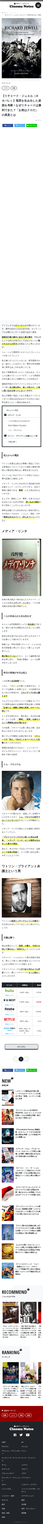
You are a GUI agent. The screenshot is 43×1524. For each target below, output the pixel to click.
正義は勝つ (12, 441)
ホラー (4, 1484)
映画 (4, 1415)
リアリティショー (28, 1496)
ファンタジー (26, 1477)
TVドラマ (5, 1446)
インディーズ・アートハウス (11, 1459)
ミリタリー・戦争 (8, 1496)
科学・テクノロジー (28, 1508)
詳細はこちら (9, 995)
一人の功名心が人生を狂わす (19, 421)
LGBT (4, 1442)
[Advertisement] (21, 223)
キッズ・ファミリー (28, 1458)
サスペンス (6, 1469)
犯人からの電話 (12, 410)
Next (37, 1323)
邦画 (28, 1415)
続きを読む (21, 1046)
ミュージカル (6, 1489)
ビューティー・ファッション (11, 1478)
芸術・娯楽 (6, 1513)
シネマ (13, 1415)
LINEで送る (32, 125)
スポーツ (25, 1469)
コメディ (25, 1465)
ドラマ (13, 12)
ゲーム (4, 1465)
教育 (23, 1500)
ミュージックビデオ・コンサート (31, 1490)
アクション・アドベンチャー (11, 1452)
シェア (8, 125)
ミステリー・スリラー (29, 1484)
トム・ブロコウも (15, 430)
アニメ (24, 1451)
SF (23, 1442)
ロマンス (5, 1500)
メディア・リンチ (14, 415)
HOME (5, 12)
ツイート (20, 125)
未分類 (24, 1504)
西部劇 (24, 1513)
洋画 (13, 88)
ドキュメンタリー (8, 1473)
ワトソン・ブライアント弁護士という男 (22, 436)
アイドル (25, 1446)
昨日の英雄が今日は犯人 (17, 425)
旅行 (3, 1504)
